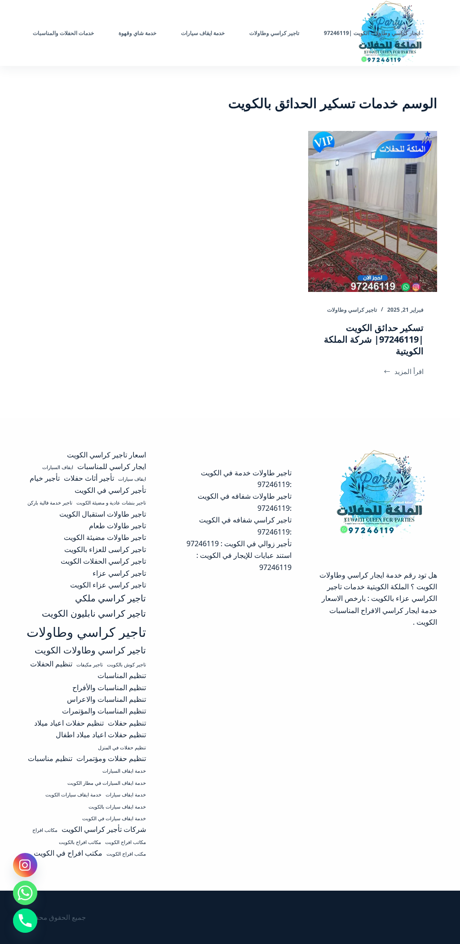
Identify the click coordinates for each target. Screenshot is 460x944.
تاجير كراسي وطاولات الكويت (90, 650)
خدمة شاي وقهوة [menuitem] (137, 33)
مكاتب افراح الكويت (125, 842)
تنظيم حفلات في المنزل (122, 747)
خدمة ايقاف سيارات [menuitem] (203, 33)
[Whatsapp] (25, 893)
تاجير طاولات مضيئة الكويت (105, 537)
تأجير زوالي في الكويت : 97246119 (239, 543)
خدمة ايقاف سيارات (126, 795)
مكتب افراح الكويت (126, 854)
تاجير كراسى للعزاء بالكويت (105, 549)
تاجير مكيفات (89, 664)
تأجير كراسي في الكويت (110, 490)
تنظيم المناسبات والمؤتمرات (104, 711)
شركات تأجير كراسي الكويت (104, 829)
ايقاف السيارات (57, 467)
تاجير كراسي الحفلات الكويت (103, 561)
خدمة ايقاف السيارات (124, 771)
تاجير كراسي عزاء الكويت (108, 585)
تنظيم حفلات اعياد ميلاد (69, 723)
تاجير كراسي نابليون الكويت (94, 613)
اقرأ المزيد (404, 372)
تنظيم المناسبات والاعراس (106, 699)
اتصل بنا (33, 33)
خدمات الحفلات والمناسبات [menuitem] (63, 33)
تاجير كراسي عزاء (119, 573)
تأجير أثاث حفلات (89, 478)
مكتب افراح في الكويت (68, 853)
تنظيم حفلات (127, 723)
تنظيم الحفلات (51, 664)
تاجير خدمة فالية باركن (49, 503)
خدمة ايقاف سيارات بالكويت (117, 807)
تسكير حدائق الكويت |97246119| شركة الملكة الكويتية (374, 339)
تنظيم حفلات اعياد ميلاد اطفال (101, 735)
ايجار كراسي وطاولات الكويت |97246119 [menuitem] (372, 33)
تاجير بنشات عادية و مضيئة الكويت (111, 503)
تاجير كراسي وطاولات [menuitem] (274, 33)
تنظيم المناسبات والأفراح (109, 687)
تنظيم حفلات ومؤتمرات (111, 758)
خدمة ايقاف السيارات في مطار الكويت (106, 783)
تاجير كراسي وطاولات (352, 309)
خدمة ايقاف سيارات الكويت (73, 795)
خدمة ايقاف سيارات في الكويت (114, 818)
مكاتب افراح (45, 830)
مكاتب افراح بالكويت (80, 842)
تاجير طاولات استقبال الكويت (102, 514)
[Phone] (25, 921)
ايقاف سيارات (132, 479)
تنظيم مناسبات (50, 758)
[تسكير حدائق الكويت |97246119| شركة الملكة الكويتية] (372, 211)
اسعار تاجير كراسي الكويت (106, 455)
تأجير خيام (45, 478)
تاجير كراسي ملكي (110, 598)
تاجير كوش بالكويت (126, 664)
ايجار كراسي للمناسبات (111, 466)
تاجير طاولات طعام (117, 526)
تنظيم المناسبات (121, 675)
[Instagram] (25, 865)
